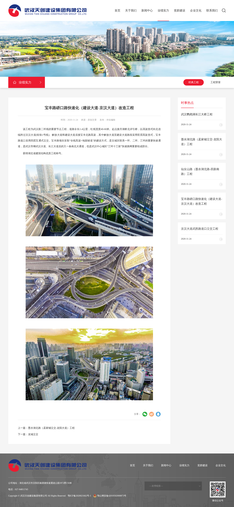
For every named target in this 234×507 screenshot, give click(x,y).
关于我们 (131, 10)
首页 (117, 10)
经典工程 (193, 82)
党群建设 (179, 10)
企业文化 (196, 10)
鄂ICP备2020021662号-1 (79, 496)
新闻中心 (147, 10)
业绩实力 (163, 10)
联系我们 (212, 10)
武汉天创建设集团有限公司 (33, 496)
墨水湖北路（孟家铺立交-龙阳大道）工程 (51, 428)
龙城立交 (33, 434)
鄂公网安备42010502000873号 (111, 496)
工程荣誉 (215, 82)
